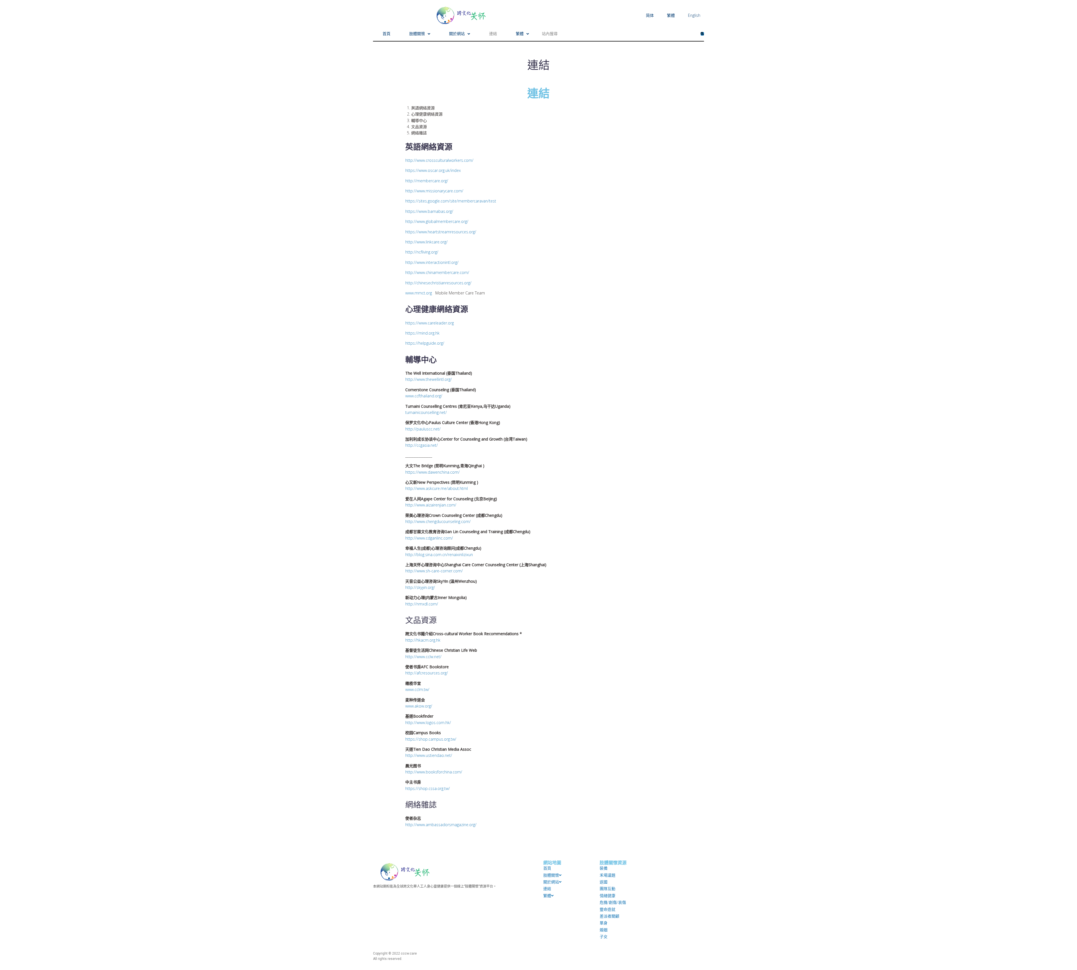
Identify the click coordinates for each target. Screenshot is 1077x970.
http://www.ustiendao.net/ (428, 755)
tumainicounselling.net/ (426, 412)
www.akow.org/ (418, 706)
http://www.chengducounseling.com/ (438, 521)
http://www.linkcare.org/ (426, 242)
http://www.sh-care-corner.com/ (434, 570)
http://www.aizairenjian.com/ (430, 505)
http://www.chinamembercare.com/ (437, 272)
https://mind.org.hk (422, 333)
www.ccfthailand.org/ (423, 395)
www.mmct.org (419, 293)
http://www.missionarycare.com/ (434, 190)
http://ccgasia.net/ (421, 445)
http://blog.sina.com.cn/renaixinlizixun (439, 554)
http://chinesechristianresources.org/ (438, 282)
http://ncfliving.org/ (421, 252)
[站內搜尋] (618, 33)
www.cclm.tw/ (417, 689)
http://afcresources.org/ (426, 673)
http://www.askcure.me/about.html (436, 488)
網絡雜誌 (419, 132)
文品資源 (419, 126)
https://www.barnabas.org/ (429, 211)
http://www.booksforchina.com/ (433, 772)
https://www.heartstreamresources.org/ (440, 231)
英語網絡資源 (423, 107)
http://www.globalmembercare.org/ (436, 221)
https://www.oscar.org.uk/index (433, 170)
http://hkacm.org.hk (422, 640)
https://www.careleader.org (429, 323)
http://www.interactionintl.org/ (432, 262)
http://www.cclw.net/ (423, 656)
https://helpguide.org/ (424, 343)
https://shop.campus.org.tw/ (430, 739)
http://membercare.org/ (426, 180)
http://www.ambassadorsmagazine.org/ (441, 824)
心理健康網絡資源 (427, 114)
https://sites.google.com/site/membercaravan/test (450, 201)
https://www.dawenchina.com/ (432, 472)
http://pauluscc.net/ (423, 429)
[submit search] (702, 34)
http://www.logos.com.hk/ (428, 722)
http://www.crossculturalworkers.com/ (439, 160)
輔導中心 (419, 120)
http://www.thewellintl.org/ (428, 379)
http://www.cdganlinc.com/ (429, 538)
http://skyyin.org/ (420, 587)
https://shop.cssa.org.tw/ (427, 788)
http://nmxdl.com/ (421, 604)
